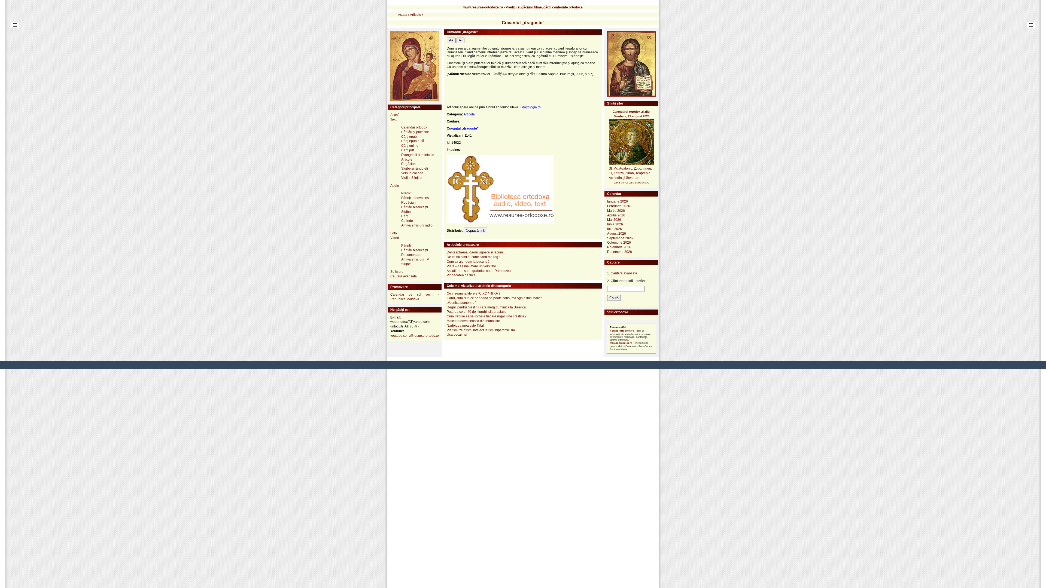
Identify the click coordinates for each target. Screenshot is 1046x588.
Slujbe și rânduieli (414, 168)
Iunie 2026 (615, 224)
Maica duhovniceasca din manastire (473, 321)
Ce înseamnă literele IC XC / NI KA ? (473, 293)
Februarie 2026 (618, 206)
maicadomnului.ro (621, 343)
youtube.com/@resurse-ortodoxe (414, 336)
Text (393, 119)
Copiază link (475, 230)
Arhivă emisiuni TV (415, 259)
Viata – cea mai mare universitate (471, 266)
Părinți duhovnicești (415, 198)
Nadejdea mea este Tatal (465, 325)
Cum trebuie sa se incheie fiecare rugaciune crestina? (487, 316)
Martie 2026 (616, 211)
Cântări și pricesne (415, 132)
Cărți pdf (407, 150)
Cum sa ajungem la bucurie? (468, 262)
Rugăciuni (408, 164)
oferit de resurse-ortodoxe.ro (631, 182)
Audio (394, 186)
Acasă (395, 115)
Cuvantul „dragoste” (463, 128)
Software (396, 272)
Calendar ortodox (414, 127)
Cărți (404, 216)
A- (460, 40)
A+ (451, 40)
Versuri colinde (412, 173)
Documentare (411, 255)
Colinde (407, 221)
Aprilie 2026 (616, 215)
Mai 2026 (614, 220)
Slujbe (406, 212)
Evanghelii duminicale (417, 155)
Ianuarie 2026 (617, 201)
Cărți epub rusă (412, 141)
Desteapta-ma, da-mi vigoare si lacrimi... (476, 252)
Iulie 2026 (614, 229)
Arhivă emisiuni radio (417, 225)
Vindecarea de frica (461, 275)
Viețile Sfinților (411, 178)
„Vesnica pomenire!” (461, 303)
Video (394, 238)
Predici (406, 193)
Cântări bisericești (414, 207)
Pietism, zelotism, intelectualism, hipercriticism (481, 330)
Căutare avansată (403, 276)
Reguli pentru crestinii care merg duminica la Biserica (486, 307)
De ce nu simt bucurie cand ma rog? (473, 257)
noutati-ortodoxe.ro (622, 330)
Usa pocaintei (457, 334)
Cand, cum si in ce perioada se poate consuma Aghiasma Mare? (494, 298)
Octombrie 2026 (619, 242)
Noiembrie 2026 (619, 247)
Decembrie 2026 (619, 252)
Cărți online (409, 146)
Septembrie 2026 (620, 238)
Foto (393, 233)
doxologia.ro (531, 107)
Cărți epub (409, 137)
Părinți (406, 245)
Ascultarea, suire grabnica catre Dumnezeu (479, 271)
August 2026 (616, 233)
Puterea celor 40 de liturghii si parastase (476, 312)
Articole (469, 114)
